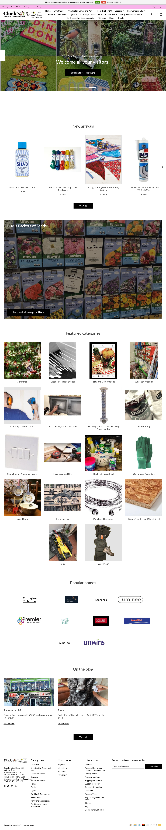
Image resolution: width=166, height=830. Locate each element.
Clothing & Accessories (22, 426)
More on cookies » (114, 2)
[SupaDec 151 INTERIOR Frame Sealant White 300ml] (143, 159)
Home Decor (22, 519)
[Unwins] (94, 643)
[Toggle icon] (151, 14)
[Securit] (101, 621)
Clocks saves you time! (94, 810)
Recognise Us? (12, 710)
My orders (62, 768)
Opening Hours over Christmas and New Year (95, 769)
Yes (97, 2)
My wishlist (62, 775)
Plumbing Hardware (103, 519)
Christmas (22, 381)
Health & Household (103, 474)
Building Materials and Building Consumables (103, 428)
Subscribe (154, 766)
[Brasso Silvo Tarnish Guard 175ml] (22, 159)
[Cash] (130, 825)
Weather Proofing (144, 381)
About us (88, 764)
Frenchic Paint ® (104, 11)
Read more (9, 723)
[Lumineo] (130, 600)
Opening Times (91, 794)
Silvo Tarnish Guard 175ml (22, 187)
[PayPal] (159, 825)
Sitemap (88, 803)
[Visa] (147, 825)
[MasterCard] (143, 825)
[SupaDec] (137, 621)
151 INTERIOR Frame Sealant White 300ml (144, 189)
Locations (89, 790)
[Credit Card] (135, 825)
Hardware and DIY (62, 474)
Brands (120, 18)
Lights (33, 790)
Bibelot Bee (35, 797)
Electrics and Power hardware (22, 474)
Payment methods (92, 777)
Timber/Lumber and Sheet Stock (144, 519)
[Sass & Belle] (65, 621)
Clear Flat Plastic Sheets (63, 381)
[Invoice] (139, 825)
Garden (34, 787)
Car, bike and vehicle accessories (81, 18)
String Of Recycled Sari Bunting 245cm (103, 189)
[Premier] (29, 621)
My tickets (62, 771)
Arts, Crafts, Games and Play (62, 426)
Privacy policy (91, 774)
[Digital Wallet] (153, 825)
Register (61, 764)
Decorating (144, 426)
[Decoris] (71, 600)
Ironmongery (62, 519)
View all (83, 205)
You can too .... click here (83, 72)
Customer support (92, 784)
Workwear (103, 563)
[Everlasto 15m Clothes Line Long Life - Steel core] (62, 159)
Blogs (111, 18)
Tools (62, 563)
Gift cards (102, 18)
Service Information (93, 787)
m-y (86, 806)
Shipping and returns (93, 780)
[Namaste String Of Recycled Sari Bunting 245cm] (103, 159)
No (104, 2)
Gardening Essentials (144, 474)
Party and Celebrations (103, 381)
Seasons (34, 777)
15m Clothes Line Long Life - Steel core (63, 189)
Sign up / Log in (158, 7)
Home (48, 11)
